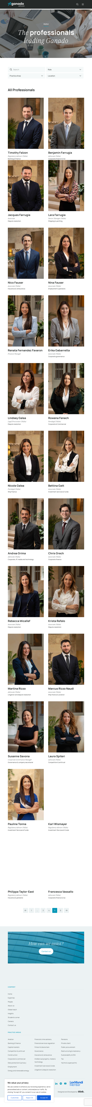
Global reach (12, 1009)
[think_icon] (80, 1091)
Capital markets (13, 1047)
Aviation (11, 1039)
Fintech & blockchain (42, 1047)
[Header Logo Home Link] (16, 4)
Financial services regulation (45, 1043)
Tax (62, 1059)
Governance (39, 1051)
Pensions (64, 1039)
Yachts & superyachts (69, 1063)
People (10, 1002)
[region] (29, 1091)
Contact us (46, 951)
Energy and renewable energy (18, 1071)
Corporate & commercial (16, 1059)
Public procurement (68, 1047)
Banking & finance (14, 1043)
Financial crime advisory (43, 1039)
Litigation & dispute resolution (45, 1070)
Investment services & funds (45, 1066)
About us (11, 1006)
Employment (12, 1067)
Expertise (11, 998)
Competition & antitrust (16, 1051)
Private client (66, 1043)
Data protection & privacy (17, 1063)
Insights (10, 1013)
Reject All (29, 1098)
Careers (11, 1021)
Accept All (44, 1098)
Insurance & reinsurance (43, 1055)
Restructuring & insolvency (70, 1051)
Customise (15, 1098)
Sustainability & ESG (68, 1055)
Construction (12, 1055)
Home (10, 994)
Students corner (14, 1017)
